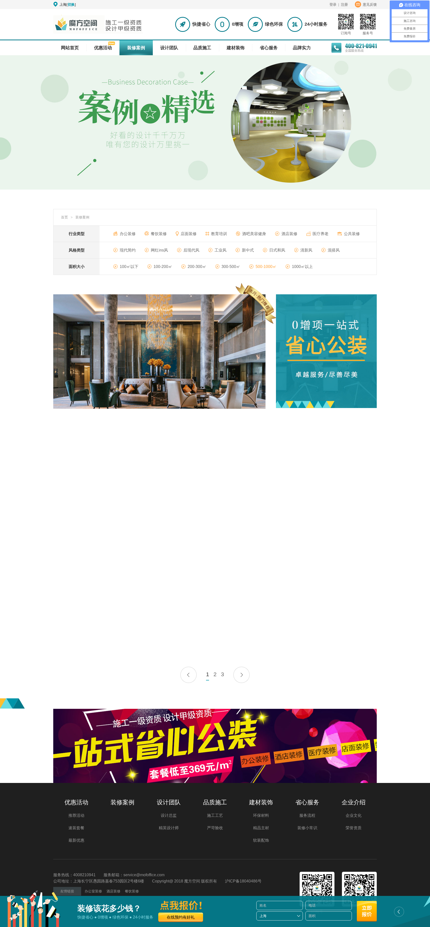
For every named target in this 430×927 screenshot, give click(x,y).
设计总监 (169, 815)
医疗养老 (320, 234)
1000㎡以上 (302, 266)
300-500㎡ (230, 266)
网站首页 (70, 47)
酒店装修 (289, 234)
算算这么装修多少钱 (177, 364)
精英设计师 (169, 828)
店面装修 (189, 234)
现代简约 (128, 250)
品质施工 (202, 47)
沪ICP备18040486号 (243, 881)
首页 (64, 217)
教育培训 (219, 234)
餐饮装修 (159, 234)
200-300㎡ (197, 266)
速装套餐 (76, 828)
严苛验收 (215, 828)
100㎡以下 (129, 266)
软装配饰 (261, 840)
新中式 (248, 250)
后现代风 (191, 250)
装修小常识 (307, 828)
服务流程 (307, 815)
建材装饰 (236, 47)
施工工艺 (215, 815)
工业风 (220, 250)
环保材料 (261, 815)
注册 (344, 4)
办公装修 (128, 234)
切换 (71, 4)
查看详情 (138, 364)
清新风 (306, 250)
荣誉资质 (354, 828)
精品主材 (261, 828)
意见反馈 (370, 4)
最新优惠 (76, 840)
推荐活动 (76, 815)
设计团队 (169, 47)
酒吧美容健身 (254, 234)
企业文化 (354, 815)
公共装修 (352, 234)
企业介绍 (354, 802)
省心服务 (269, 47)
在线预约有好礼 (181, 917)
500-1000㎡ (266, 266)
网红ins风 (159, 250)
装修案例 (136, 47)
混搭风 (334, 250)
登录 (332, 4)
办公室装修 (93, 891)
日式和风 (277, 250)
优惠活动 (103, 47)
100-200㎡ (163, 266)
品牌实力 (302, 47)
